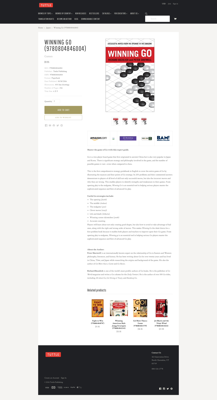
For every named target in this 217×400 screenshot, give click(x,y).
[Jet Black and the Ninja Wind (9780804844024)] (161, 308)
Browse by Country (63, 13)
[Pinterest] (172, 389)
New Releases (80, 13)
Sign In (63, 378)
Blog (76, 19)
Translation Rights (46, 19)
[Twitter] (168, 389)
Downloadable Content (90, 19)
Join (169, 4)
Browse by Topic (44, 13)
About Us (134, 13)
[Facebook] (160, 389)
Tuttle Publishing (56, 382)
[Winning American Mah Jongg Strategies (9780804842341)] (119, 308)
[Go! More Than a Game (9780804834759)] (140, 308)
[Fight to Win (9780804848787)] (97, 308)
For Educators (120, 13)
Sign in (175, 4)
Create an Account (51, 378)
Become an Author (64, 19)
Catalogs (106, 13)
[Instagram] (164, 389)
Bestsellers (94, 13)
